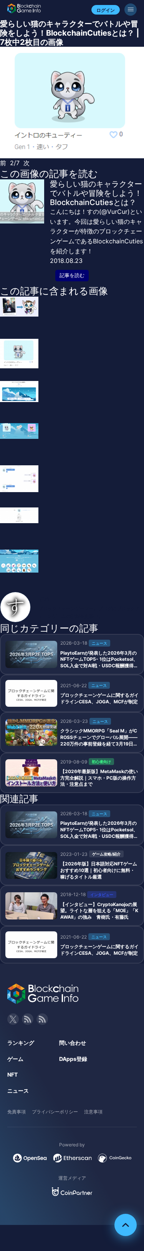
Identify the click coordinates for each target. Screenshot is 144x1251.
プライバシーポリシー (55, 1112)
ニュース (18, 1090)
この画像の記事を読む (49, 173)
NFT (12, 1074)
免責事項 (16, 1112)
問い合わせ (72, 1042)
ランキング (20, 1042)
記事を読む (72, 275)
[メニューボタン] (130, 9)
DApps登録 (73, 1059)
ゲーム (15, 1059)
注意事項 (93, 1112)
